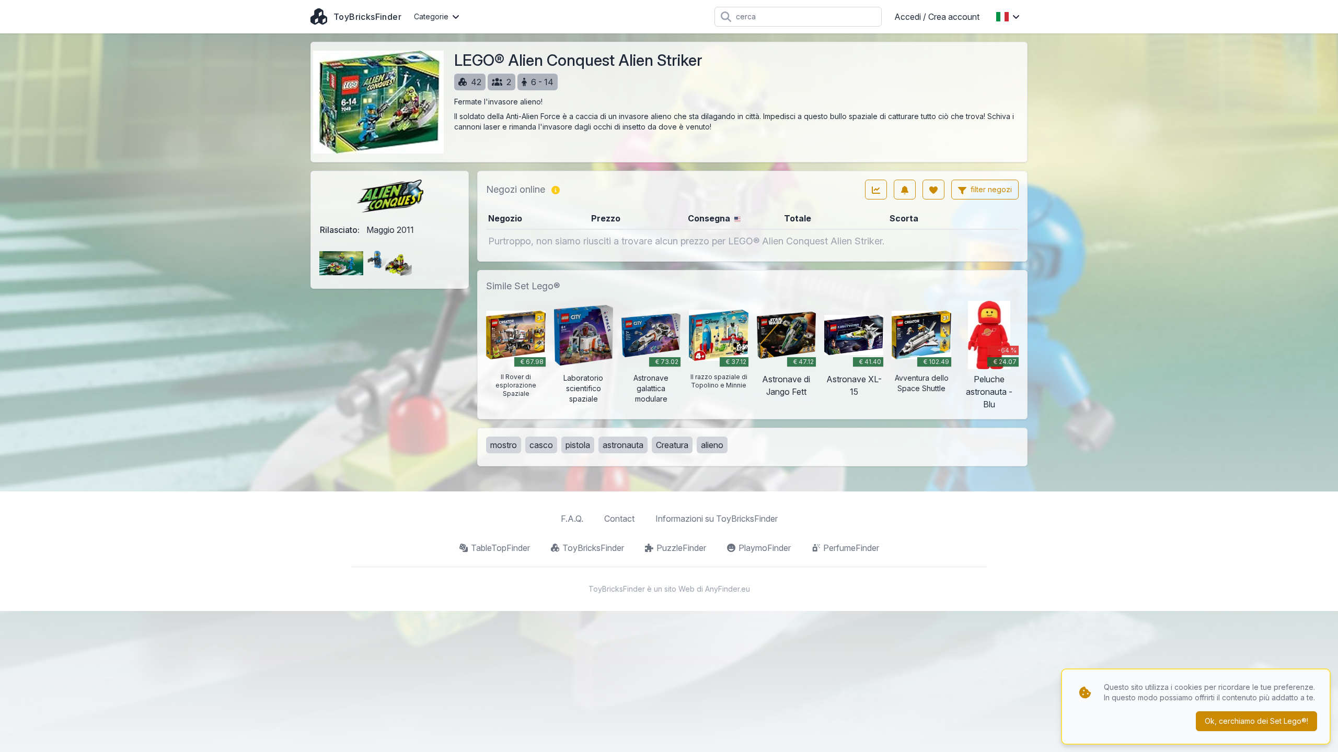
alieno (712, 445)
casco (541, 445)
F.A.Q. (572, 518)
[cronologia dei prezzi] (876, 189)
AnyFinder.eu (727, 588)
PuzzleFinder (681, 548)
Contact (619, 518)
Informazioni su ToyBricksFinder (716, 518)
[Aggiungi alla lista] (933, 189)
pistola (578, 445)
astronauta (623, 445)
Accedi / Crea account (936, 16)
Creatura (672, 445)
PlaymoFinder (765, 548)
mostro (503, 445)
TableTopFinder (500, 548)
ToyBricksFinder (593, 548)
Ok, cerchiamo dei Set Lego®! (1256, 720)
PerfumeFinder (851, 548)
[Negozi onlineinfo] (555, 189)
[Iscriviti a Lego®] (905, 189)
